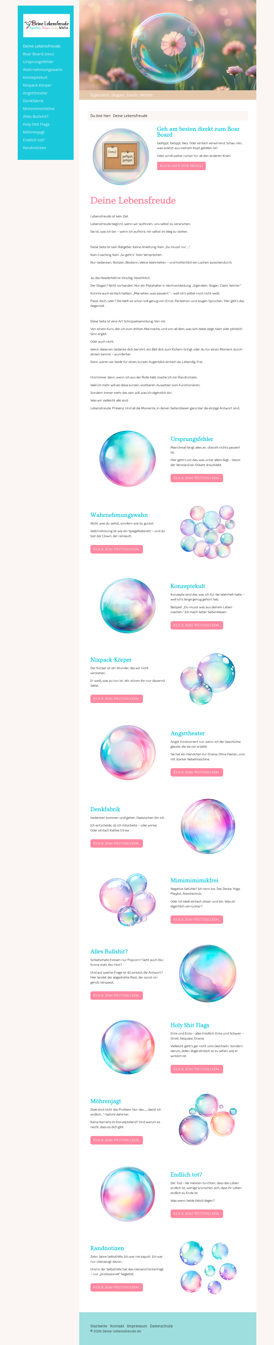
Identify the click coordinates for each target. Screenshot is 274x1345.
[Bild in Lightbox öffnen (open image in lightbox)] (121, 156)
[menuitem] (45, 46)
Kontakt (117, 1326)
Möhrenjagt (34, 132)
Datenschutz (161, 1326)
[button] (181, 166)
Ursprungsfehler (38, 61)
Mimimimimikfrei (39, 108)
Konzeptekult (35, 77)
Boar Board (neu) (38, 53)
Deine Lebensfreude (41, 46)
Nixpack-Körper (37, 85)
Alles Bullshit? (35, 116)
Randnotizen (34, 147)
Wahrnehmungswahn (42, 69)
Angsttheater (35, 92)
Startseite (98, 1326)
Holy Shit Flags (36, 124)
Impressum (137, 1326)
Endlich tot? (34, 139)
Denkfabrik (33, 100)
